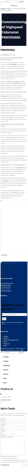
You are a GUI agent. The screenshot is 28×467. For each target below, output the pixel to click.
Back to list (4, 255)
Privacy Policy (6, 343)
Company (5, 336)
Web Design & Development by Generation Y (11, 350)
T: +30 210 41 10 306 (5, 287)
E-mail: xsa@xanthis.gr (6, 290)
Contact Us (6, 338)
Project (8, 8)
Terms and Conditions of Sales (10, 340)
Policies (5, 342)
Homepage (3, 8)
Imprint (5, 345)
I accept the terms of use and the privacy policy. (12, 323)
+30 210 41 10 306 (6, 400)
